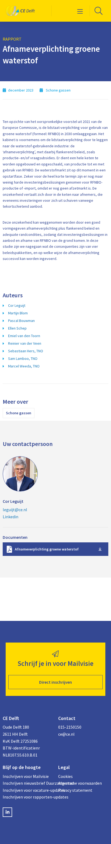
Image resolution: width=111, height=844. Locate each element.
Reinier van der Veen (24, 343)
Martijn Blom (18, 313)
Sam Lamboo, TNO (22, 358)
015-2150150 (69, 727)
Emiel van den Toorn (24, 335)
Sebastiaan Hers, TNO (25, 350)
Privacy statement (75, 790)
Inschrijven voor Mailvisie (26, 776)
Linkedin (10, 516)
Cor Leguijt (16, 305)
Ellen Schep (17, 328)
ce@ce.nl (66, 734)
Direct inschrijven (55, 682)
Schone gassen (18, 412)
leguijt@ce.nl (15, 509)
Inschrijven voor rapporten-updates (28, 797)
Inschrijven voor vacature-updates (28, 790)
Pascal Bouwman (21, 320)
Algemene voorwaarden (80, 783)
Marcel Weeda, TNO (24, 366)
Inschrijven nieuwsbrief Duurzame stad (28, 783)
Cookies (65, 776)
